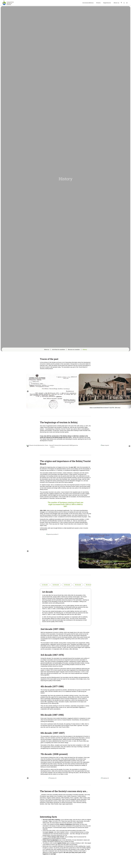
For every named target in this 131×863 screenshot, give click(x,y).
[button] (28, 391)
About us (116, 3)
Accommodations (88, 3)
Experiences (107, 3)
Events (98, 3)
